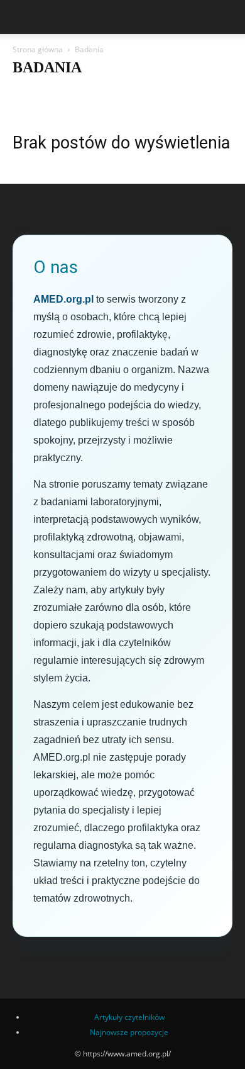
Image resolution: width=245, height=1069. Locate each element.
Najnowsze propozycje (129, 1032)
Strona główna (38, 49)
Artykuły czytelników (134, 92)
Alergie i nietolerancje (52, 92)
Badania (194, 92)
